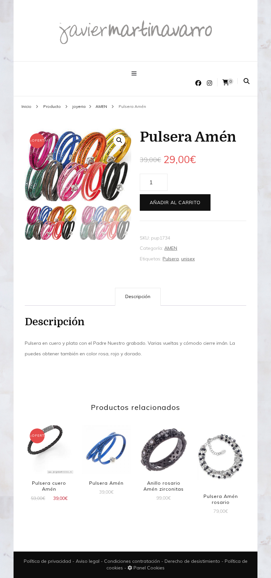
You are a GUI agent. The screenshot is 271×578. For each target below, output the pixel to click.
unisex (188, 259)
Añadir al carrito (175, 202)
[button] (119, 140)
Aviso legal (88, 561)
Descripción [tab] (137, 296)
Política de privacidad (47, 561)
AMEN (170, 248)
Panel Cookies (148, 568)
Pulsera (171, 259)
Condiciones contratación (132, 561)
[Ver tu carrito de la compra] (225, 82)
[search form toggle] (247, 81)
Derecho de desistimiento (193, 561)
